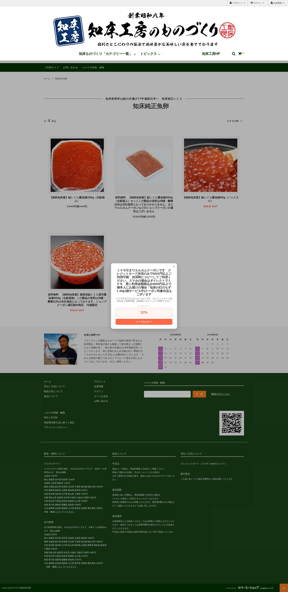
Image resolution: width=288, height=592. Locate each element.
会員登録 (277, 3)
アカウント (237, 3)
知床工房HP (211, 54)
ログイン (257, 3)
